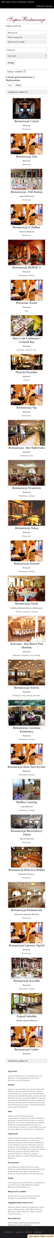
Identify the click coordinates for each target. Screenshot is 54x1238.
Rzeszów (38, 1209)
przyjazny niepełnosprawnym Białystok (21, 1117)
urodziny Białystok (36, 1147)
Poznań (10, 1214)
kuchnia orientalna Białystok (19, 1089)
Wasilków (32, 1198)
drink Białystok (14, 1183)
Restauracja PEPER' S (26, 267)
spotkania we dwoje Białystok (19, 1149)
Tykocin (17, 1196)
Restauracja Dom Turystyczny (27, 766)
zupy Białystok (13, 1167)
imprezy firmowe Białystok (33, 1138)
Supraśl (22, 196)
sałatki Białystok (26, 1167)
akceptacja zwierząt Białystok (19, 1120)
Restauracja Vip (26, 407)
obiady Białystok (22, 1169)
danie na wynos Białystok (31, 1127)
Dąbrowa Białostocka (34, 608)
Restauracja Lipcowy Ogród (26, 945)
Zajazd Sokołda (27, 1016)
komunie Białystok (28, 1145)
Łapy (22, 807)
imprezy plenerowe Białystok (23, 1155)
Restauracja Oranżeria (26, 488)
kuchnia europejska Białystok (34, 1105)
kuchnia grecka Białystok (17, 1107)
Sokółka (13, 608)
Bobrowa (30, 874)
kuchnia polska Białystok (25, 1091)
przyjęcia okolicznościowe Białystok (30, 1142)
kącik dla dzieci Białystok (33, 1129)
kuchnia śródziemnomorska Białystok (27, 1099)
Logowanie (49, 6)
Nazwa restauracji (15, 37)
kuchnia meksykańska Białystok (20, 1096)
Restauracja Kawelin (27, 980)
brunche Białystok (36, 1174)
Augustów (27, 914)
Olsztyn (39, 1212)
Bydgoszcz (34, 1207)
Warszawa (11, 1207)
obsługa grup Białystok (25, 1125)
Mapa (18, 85)
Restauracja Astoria (26, 687)
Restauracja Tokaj (26, 528)
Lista (10, 85)
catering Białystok (31, 1076)
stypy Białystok (22, 1147)
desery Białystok (22, 1174)
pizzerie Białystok (23, 1080)
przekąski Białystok (37, 1169)
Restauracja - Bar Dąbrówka (27, 447)
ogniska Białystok (31, 1156)
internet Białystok (37, 1118)
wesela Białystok (14, 1145)
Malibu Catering (26, 802)
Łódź (27, 1209)
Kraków (19, 1207)
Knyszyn (29, 1196)
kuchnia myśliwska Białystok (27, 1102)
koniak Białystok (22, 1187)
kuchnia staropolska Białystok (27, 1098)
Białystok (31, 2)
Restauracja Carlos (27, 1049)
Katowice (26, 1212)
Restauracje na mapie (16, 42)
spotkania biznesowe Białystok (19, 1154)
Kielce (32, 1212)
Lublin (41, 1207)
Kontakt (29, 1232)
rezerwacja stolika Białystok (26, 1123)
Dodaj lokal (40, 6)
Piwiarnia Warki (26, 303)
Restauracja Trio (26, 156)
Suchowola (18, 914)
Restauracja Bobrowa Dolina (26, 870)
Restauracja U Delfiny (26, 227)
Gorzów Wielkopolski (16, 1209)
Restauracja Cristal (26, 121)
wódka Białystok (26, 1185)
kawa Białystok (26, 1183)
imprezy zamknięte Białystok (19, 1140)
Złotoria (22, 232)
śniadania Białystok (15, 1171)
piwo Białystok (38, 1183)
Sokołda (19, 1020)
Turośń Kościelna (21, 1198)
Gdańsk (19, 1212)
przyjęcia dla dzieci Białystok (27, 1151)
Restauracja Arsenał (26, 563)
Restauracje (22, 2)
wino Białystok (13, 1185)
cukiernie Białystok (23, 1078)
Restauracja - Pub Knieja (27, 192)
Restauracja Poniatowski (26, 910)
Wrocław (26, 1207)
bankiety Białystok (15, 1138)
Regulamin (38, 1232)
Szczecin (17, 1214)
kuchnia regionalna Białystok (33, 1094)
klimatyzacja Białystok (16, 1116)
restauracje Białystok (16, 1076)
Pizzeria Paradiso (27, 372)
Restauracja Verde (26, 603)
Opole (32, 1209)
